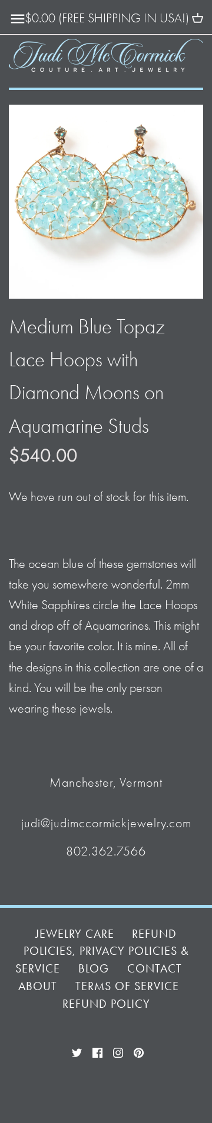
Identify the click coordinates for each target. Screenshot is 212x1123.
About (37, 986)
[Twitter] (77, 1052)
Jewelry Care (74, 934)
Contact (154, 968)
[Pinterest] (139, 1052)
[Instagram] (118, 1052)
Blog (93, 968)
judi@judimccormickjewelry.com (106, 823)
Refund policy (106, 1004)
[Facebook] (97, 1052)
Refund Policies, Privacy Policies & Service (101, 951)
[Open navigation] (17, 19)
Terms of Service (127, 986)
